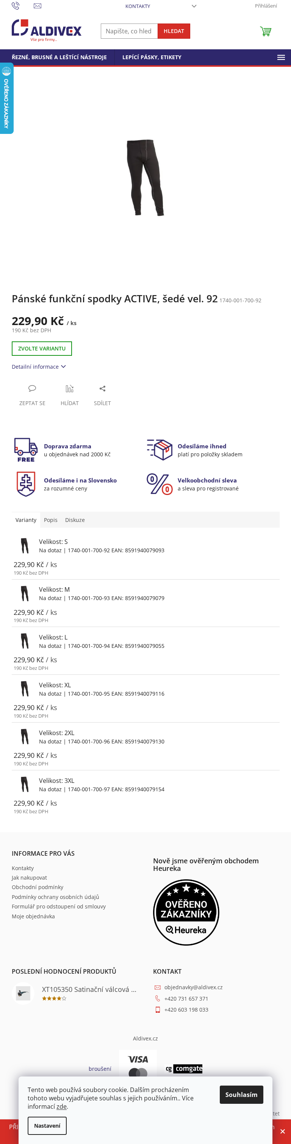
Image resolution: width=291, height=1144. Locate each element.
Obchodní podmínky (37, 887)
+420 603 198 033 (186, 1009)
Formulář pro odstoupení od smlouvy (59, 906)
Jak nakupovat (29, 877)
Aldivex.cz (145, 1038)
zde (61, 1106)
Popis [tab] (51, 519)
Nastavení (47, 1125)
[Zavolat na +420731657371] (23, 5)
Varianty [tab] (26, 519)
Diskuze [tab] (75, 519)
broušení (100, 1068)
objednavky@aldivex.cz (193, 987)
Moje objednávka (33, 916)
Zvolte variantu (42, 348)
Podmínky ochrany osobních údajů (55, 896)
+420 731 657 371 (186, 998)
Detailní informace (35, 366)
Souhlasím (241, 1095)
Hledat (174, 31)
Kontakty (137, 6)
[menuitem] (59, 57)
